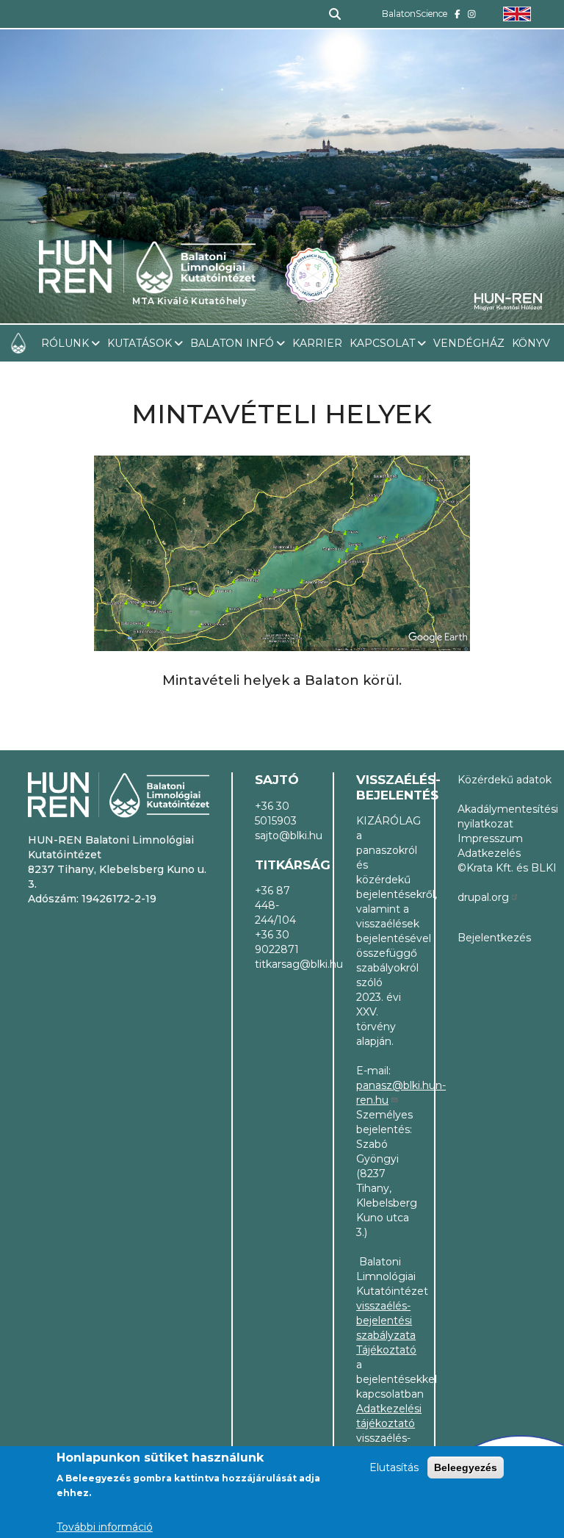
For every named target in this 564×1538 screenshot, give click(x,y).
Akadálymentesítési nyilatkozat (508, 816)
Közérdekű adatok (505, 779)
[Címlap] (147, 228)
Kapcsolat (382, 343)
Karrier (317, 343)
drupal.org (483, 897)
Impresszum (490, 838)
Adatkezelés (489, 853)
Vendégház (469, 343)
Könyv (531, 343)
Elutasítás (394, 1467)
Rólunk (65, 343)
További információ (105, 1527)
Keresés (329, 14)
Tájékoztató (386, 1349)
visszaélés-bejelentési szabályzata (386, 1320)
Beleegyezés (465, 1467)
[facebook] (457, 13)
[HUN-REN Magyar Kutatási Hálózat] (508, 301)
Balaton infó (232, 343)
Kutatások (139, 343)
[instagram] (472, 13)
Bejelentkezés (494, 937)
